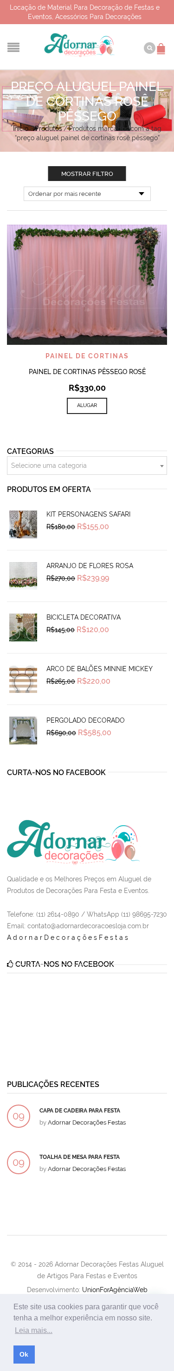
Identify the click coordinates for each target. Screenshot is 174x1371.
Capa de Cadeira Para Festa (79, 1110)
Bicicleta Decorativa (83, 617)
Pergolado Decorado (85, 720)
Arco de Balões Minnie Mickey (99, 669)
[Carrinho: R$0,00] (162, 44)
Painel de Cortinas (87, 356)
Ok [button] (23, 1354)
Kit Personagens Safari (88, 514)
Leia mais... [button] (33, 1330)
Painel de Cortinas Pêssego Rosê (87, 371)
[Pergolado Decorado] (23, 730)
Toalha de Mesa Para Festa (79, 1157)
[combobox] (87, 465)
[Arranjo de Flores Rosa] (23, 576)
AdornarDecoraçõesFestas (68, 937)
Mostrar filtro (87, 173)
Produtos (48, 128)
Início (20, 128)
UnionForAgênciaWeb (115, 1289)
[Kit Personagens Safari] (23, 524)
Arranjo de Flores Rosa (89, 565)
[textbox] (87, 466)
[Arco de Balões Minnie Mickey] (23, 679)
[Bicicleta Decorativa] (23, 627)
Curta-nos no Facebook (56, 772)
